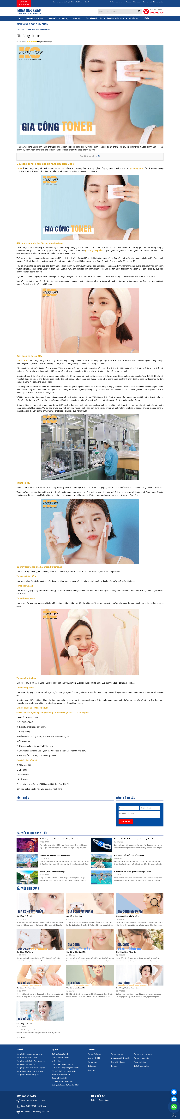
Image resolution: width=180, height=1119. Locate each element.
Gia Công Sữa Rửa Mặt (75, 952)
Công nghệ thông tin (118, 1062)
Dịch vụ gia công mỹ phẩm (39, 29)
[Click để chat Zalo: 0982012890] (174, 1099)
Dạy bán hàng (92, 1062)
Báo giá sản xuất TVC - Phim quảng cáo (31, 1061)
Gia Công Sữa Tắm (24, 1024)
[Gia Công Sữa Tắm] (41, 1011)
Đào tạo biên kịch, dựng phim (62, 1081)
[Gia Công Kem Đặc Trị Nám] (140, 904)
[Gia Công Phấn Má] (41, 904)
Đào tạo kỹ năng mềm (141, 1058)
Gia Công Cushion (74, 916)
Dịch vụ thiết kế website (60, 1057)
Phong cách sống (140, 1062)
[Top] (174, 1115)
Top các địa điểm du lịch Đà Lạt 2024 (55, 855)
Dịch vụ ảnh (56, 1061)
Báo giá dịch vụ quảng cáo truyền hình (30, 1054)
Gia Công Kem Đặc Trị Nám (127, 916)
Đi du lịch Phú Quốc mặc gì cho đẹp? (129, 855)
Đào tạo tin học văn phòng (143, 1054)
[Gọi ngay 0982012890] (174, 1107)
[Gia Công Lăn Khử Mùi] (91, 975)
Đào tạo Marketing (94, 1054)
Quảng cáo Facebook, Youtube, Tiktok (65, 1085)
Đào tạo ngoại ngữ (117, 1054)
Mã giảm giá (137, 2)
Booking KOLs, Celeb (59, 1078)
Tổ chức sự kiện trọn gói (61, 1075)
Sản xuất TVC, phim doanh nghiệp (64, 1071)
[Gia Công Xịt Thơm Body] (41, 975)
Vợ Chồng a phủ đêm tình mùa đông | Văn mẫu (59, 839)
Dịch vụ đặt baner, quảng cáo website (65, 1068)
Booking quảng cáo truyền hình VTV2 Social (48, 2)
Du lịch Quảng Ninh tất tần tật (52, 872)
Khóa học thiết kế (94, 1058)
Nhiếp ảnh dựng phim (141, 1066)
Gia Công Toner (28, 35)
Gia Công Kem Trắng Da (126, 952)
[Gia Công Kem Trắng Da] (140, 940)
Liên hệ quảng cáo (156, 2)
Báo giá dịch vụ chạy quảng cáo (28, 1075)
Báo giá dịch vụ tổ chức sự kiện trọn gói (31, 1068)
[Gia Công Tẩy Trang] (41, 940)
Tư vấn (145, 2)
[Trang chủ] (20, 18)
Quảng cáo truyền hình (60, 1054)
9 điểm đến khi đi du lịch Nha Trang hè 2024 (132, 872)
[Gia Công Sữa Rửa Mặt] (91, 940)
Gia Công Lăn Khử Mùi (75, 988)
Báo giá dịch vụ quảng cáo (26, 1064)
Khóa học (77, 18)
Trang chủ (20, 29)
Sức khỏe (91, 1070)
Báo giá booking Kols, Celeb (27, 1057)
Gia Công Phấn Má (24, 916)
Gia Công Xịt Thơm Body (27, 988)
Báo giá (20, 1049)
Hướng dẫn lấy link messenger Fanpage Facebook (135, 839)
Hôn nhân (114, 1066)
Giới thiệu (53, 18)
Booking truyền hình (23, 3)
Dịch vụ (128, 2)
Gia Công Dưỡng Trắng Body (128, 988)
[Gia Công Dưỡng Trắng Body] (140, 975)
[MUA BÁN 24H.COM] (29, 11)
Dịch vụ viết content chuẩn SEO (63, 1064)
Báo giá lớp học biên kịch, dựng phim (30, 1071)
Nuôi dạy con (92, 1066)
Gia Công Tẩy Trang (25, 952)
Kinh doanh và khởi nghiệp (120, 1058)
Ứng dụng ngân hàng (115, 18)
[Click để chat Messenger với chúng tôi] (174, 1092)
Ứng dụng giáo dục (94, 18)
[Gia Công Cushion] (91, 904)
